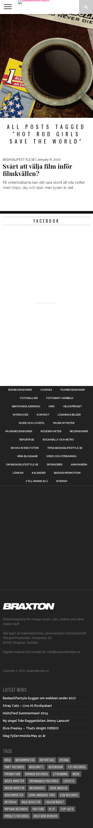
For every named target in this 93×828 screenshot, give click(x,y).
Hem (52, 406)
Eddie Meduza (58, 788)
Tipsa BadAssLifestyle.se (64, 448)
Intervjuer (20, 414)
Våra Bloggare (27, 456)
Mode (76, 774)
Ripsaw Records (16, 809)
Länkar (18, 473)
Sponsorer (54, 464)
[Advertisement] (46, 66)
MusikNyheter (25, 760)
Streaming (60, 774)
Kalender (38, 473)
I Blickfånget (54, 802)
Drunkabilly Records (44, 781)
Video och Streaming (61, 456)
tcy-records (77, 767)
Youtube (38, 809)
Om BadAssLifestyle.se (22, 464)
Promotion (12, 774)
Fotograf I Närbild (59, 398)
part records (14, 767)
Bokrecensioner (20, 390)
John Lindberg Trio (41, 795)
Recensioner (79, 431)
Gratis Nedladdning (26, 406)
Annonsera (79, 464)
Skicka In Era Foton (25, 448)
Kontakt (43, 414)
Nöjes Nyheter (14, 781)
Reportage (26, 439)
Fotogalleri (29, 398)
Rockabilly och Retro (58, 439)
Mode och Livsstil (32, 423)
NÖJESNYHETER (51, 431)
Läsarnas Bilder (69, 414)
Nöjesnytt (36, 767)
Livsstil (69, 781)
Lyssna (64, 760)
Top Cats (67, 809)
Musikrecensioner (18, 431)
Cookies (46, 390)
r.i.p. (52, 809)
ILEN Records (69, 795)
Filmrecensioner (72, 390)
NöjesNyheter (14, 795)
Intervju (11, 802)
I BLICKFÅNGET (72, 406)
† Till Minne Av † (37, 481)
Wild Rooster (31, 802)
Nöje (8, 760)
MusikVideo (37, 788)
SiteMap (61, 481)
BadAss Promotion (67, 473)
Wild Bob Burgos (46, 816)
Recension (56, 767)
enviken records (36, 774)
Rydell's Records (17, 816)
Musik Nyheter (63, 423)
